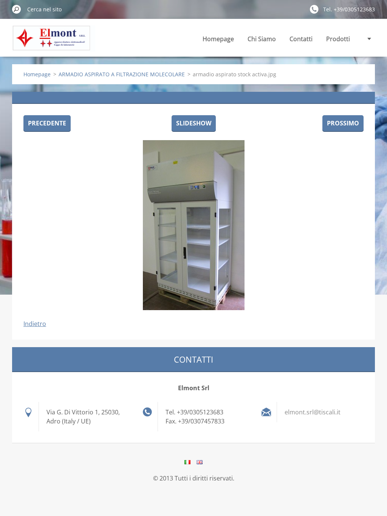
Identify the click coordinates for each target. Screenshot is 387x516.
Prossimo (343, 123)
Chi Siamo (262, 39)
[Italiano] (187, 462)
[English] (200, 462)
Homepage (218, 39)
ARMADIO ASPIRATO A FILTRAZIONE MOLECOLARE (122, 74)
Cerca (16, 9)
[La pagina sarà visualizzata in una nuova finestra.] (193, 225)
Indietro (34, 324)
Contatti (301, 39)
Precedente (47, 123)
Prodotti (338, 39)
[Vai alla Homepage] (53, 43)
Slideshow (193, 123)
